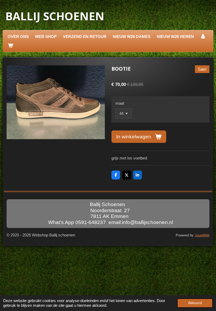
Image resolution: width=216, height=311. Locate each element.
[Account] (203, 36)
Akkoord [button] (195, 303)
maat (119, 103)
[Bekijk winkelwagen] (10, 45)
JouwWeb (202, 235)
